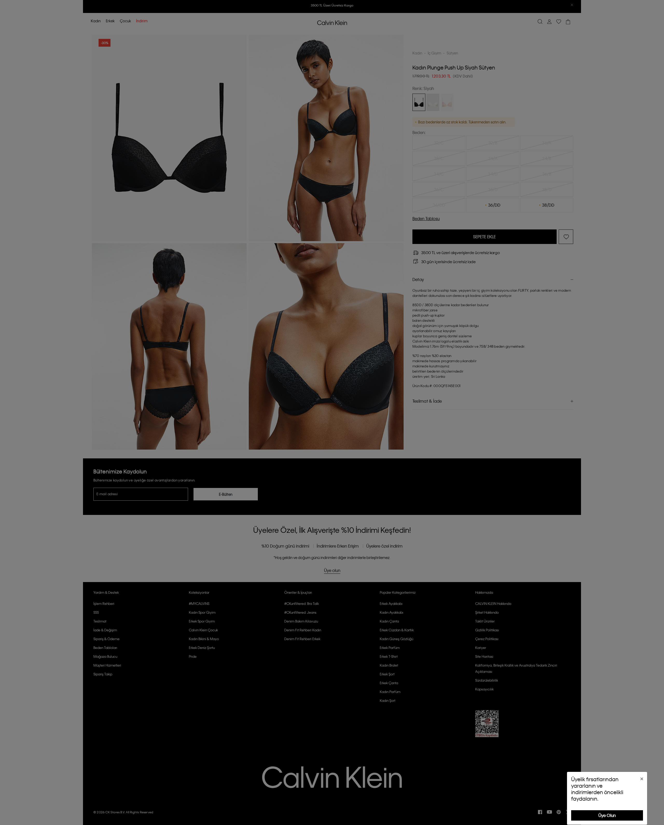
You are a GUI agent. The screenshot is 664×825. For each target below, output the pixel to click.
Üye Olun (607, 815)
